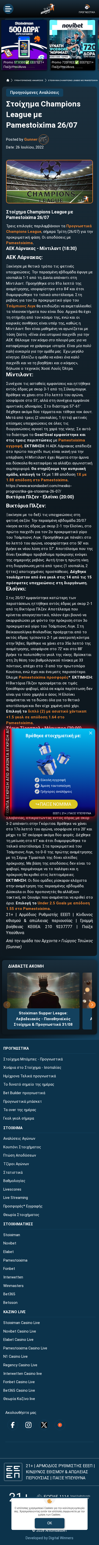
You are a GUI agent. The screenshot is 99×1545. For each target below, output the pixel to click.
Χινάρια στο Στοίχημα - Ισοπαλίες (32, 1067)
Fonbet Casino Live (19, 1382)
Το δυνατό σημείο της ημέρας (28, 1084)
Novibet (9, 1243)
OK (49, 1523)
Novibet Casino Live (19, 1331)
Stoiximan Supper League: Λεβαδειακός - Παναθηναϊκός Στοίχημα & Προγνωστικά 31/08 (43, 1019)
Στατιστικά (13, 1172)
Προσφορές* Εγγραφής (23, 1206)
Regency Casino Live (20, 1365)
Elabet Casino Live (18, 1340)
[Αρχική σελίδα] (7, 80)
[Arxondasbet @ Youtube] (60, 1425)
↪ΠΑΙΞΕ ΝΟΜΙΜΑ (53, 804)
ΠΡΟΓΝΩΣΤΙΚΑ (16, 1048)
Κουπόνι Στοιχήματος (22, 1147)
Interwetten (13, 1277)
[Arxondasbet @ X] (44, 1425)
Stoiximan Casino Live (21, 1323)
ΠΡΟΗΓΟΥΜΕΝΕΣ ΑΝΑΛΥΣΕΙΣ (28, 80)
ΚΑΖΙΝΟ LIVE (14, 1312)
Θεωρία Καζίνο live (19, 1399)
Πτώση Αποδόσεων (19, 1155)
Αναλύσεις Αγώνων (19, 1138)
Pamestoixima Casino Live (25, 1348)
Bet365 (9, 1294)
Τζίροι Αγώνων (16, 1164)
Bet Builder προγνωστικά (24, 1093)
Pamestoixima (19, 243)
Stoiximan (11, 1235)
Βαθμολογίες (14, 1181)
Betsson (10, 1303)
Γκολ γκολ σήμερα (18, 1118)
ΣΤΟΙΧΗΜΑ (13, 1128)
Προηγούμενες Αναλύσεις (34, 92)
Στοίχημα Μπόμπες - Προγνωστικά (33, 1059)
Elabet (8, 1252)
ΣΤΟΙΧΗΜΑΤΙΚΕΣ (18, 1224)
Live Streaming (15, 1198)
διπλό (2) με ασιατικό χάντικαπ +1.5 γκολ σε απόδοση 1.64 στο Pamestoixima (46, 717)
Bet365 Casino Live (19, 1390)
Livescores (12, 1189)
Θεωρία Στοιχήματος (21, 1215)
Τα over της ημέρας (19, 1110)
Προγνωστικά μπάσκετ (22, 1101)
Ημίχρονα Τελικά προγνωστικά (29, 1076)
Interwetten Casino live (22, 1374)
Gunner (31, 139)
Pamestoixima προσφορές (44, 677)
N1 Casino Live (15, 1356)
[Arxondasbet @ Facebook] (12, 1425)
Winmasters (13, 1286)
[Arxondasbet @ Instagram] (28, 1425)
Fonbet (9, 1269)
